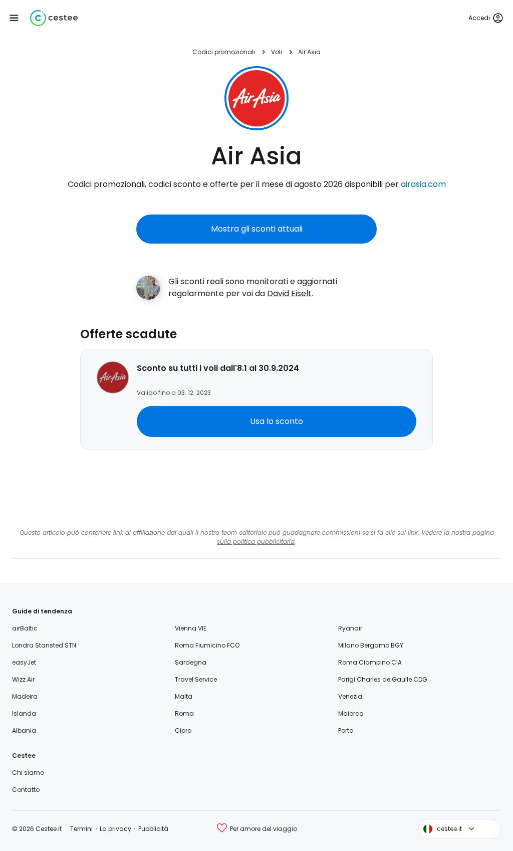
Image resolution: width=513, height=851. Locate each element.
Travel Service (196, 679)
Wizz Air (23, 679)
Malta (183, 696)
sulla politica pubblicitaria (256, 541)
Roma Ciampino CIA (370, 662)
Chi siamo (28, 772)
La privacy (115, 828)
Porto (345, 730)
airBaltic (25, 628)
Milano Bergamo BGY (370, 645)
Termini (81, 828)
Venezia (350, 696)
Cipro (183, 730)
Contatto (26, 789)
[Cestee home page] (54, 18)
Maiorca (351, 713)
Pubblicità (153, 828)
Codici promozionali (223, 52)
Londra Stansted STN (44, 645)
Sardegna (190, 662)
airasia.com (423, 184)
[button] (14, 18)
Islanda (24, 713)
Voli (276, 52)
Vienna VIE (190, 628)
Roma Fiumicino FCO (207, 645)
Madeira (25, 696)
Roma (184, 713)
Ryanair (350, 628)
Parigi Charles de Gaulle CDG (382, 679)
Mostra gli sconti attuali (257, 229)
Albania (24, 730)
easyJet (24, 662)
